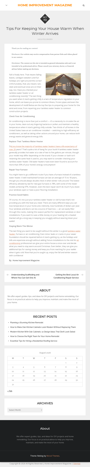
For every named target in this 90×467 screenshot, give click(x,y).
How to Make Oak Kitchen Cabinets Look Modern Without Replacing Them (43, 327)
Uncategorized (45, 39)
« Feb (9, 391)
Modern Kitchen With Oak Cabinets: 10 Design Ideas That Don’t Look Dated (42, 332)
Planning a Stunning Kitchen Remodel (26, 322)
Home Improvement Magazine (45, 5)
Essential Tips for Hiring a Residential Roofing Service (33, 341)
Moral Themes (53, 456)
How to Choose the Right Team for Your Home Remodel (34, 336)
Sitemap (76, 463)
